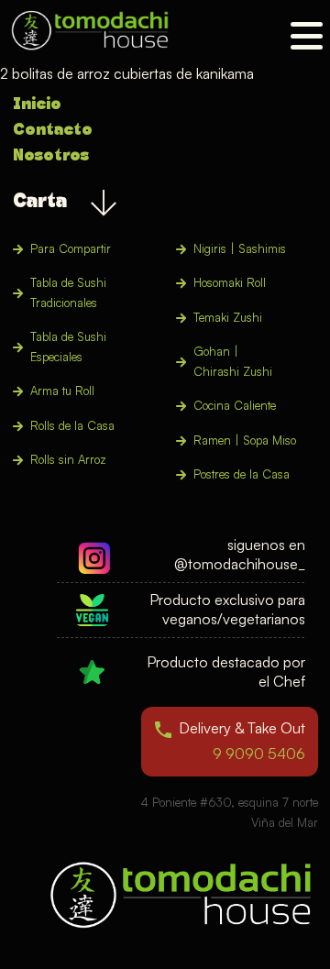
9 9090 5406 (259, 753)
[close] (307, 36)
